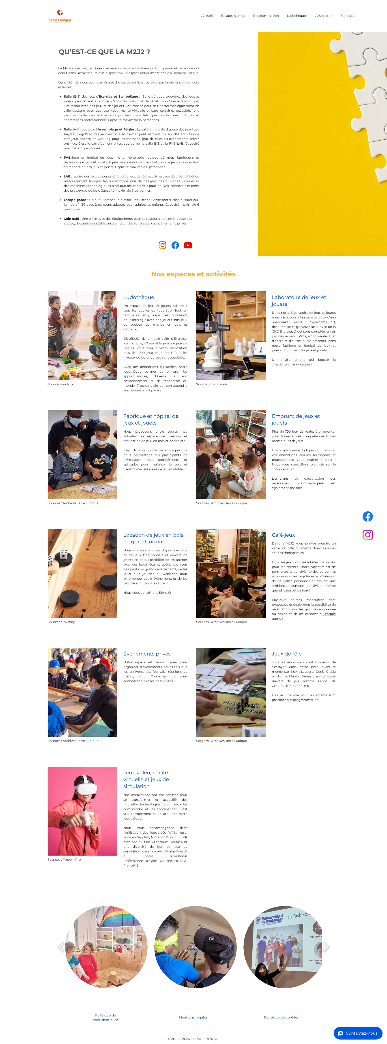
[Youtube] (188, 245)
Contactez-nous (162, 676)
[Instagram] (368, 535)
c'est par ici (152, 390)
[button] (106, 947)
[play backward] (61, 947)
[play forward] (326, 947)
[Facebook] (368, 516)
